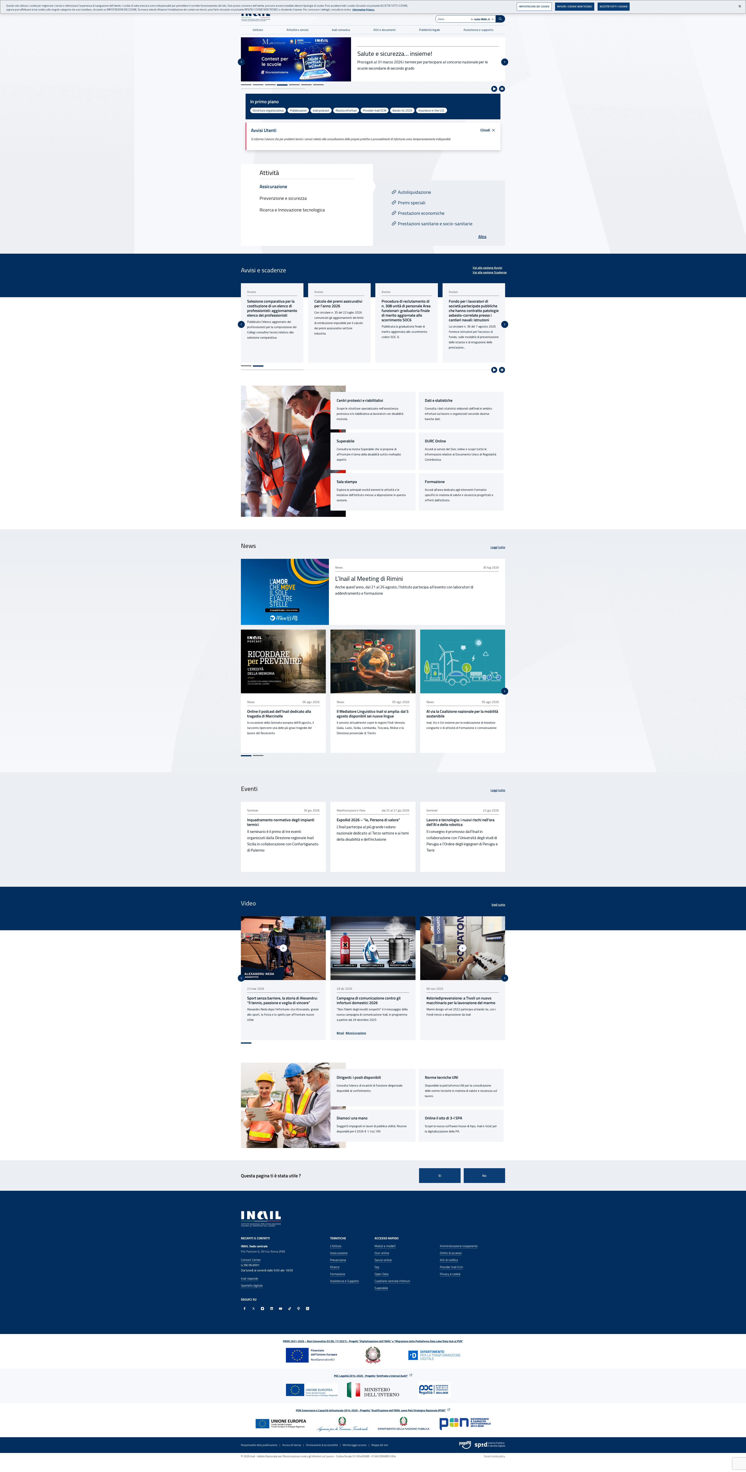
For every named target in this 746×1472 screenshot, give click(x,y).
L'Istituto (335, 1246)
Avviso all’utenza (291, 1445)
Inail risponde (249, 1278)
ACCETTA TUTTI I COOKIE (613, 6)
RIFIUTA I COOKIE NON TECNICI (574, 6)
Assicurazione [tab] (273, 186)
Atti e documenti (384, 29)
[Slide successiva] (504, 62)
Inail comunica (341, 29)
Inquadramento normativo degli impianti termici (280, 822)
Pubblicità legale (429, 29)
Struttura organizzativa (268, 110)
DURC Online (435, 441)
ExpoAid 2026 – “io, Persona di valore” (368, 820)
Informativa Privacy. (363, 9)
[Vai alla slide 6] (306, 85)
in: (480, 19)
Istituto (258, 29)
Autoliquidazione (414, 192)
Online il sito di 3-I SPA (443, 1118)
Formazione (435, 481)
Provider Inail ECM (374, 110)
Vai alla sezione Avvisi (487, 267)
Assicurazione (339, 1253)
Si (439, 1175)
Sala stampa (347, 481)
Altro (482, 236)
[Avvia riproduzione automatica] (494, 89)
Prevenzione (338, 1260)
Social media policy (494, 1456)
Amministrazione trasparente (459, 1246)
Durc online (382, 1253)
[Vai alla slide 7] (318, 84)
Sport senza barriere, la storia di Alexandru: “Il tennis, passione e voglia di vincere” (424, 1000)
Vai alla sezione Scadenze (490, 272)
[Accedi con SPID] (490, 1445)
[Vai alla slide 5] (294, 84)
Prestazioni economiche (421, 213)
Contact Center (251, 1259)
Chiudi (485, 130)
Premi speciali (411, 202)
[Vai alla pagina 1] (246, 365)
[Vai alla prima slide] (504, 324)
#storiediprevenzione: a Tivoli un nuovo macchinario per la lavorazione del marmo (333, 1000)
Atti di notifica (449, 1260)
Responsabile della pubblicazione (259, 1445)
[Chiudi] (740, 6)
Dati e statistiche (438, 400)
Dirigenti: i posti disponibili (359, 1077)
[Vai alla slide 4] (282, 84)
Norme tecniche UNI (441, 1077)
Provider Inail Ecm (451, 1267)
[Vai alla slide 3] (270, 84)
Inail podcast (321, 110)
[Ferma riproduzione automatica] (502, 89)
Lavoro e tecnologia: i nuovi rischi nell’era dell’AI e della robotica (460, 822)
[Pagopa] (465, 1445)
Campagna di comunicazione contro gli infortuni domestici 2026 (242, 1000)
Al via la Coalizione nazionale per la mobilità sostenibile (462, 713)
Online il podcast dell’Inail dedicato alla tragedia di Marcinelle (279, 713)
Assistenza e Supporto (344, 1281)
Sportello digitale (252, 1285)
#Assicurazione (497, 1033)
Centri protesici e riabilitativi (360, 400)
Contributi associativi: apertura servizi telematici (470, 303)
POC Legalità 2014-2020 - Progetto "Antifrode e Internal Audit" (371, 1376)
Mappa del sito (379, 1445)
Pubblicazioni (298, 110)
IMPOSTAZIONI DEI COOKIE (534, 6)
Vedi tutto (498, 904)
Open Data (382, 1274)
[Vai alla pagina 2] (258, 366)
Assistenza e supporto (478, 29)
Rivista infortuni (346, 110)
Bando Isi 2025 (402, 110)
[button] (500, 18)
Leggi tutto (498, 547)
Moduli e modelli (385, 1246)
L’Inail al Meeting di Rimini (369, 578)
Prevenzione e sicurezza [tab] (283, 198)
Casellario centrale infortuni (392, 1281)
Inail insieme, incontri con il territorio (404, 53)
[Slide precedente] (241, 62)
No (484, 1175)
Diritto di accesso (451, 1253)
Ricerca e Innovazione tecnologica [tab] (292, 209)
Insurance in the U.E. (431, 110)
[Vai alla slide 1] (246, 84)
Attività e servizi (297, 29)
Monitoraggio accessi (355, 1445)
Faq (377, 1267)
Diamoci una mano (352, 1118)
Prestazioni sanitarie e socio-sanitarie (435, 223)
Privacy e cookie (450, 1274)
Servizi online (383, 1260)
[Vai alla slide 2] (258, 84)
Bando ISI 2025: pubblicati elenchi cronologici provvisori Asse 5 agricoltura (406, 306)
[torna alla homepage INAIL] (256, 16)
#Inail (482, 1033)
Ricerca (334, 1267)
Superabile (345, 441)
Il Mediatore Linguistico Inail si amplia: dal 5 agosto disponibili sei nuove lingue (373, 713)
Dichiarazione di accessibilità (322, 1445)
